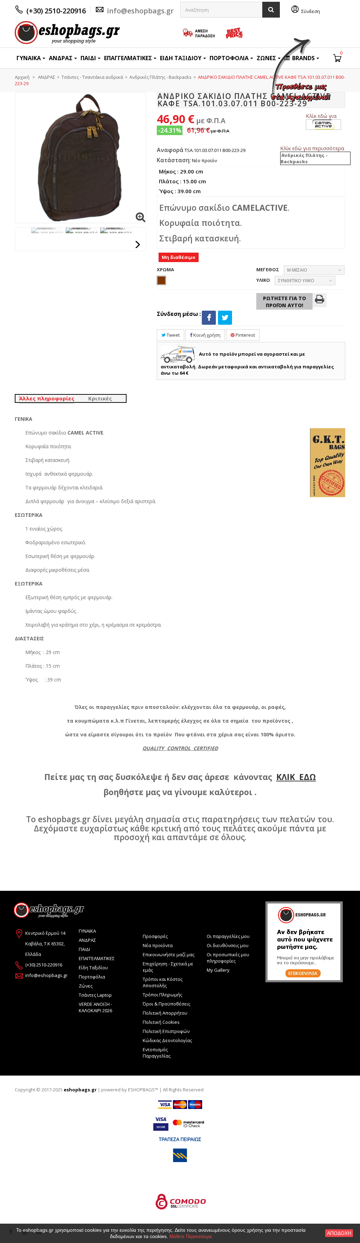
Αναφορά (170, 150)
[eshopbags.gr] (67, 32)
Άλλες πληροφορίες (46, 398)
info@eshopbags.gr (140, 10)
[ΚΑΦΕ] (161, 280)
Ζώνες (85, 986)
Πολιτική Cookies (161, 1022)
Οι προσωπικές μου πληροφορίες (228, 957)
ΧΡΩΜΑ (166, 269)
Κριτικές (100, 398)
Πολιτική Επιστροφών (166, 1031)
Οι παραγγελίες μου (228, 936)
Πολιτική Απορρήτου (165, 1013)
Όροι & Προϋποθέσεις (166, 1004)
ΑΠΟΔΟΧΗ (339, 1233)
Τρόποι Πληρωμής (162, 994)
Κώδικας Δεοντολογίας (167, 1040)
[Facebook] (209, 318)
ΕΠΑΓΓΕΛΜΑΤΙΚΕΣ (97, 958)
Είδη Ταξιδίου (93, 967)
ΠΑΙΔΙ (84, 949)
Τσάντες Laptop (95, 995)
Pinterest (244, 335)
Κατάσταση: (174, 160)
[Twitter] (225, 318)
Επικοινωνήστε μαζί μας (168, 954)
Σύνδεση (310, 11)
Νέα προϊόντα (158, 945)
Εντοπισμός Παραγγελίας (157, 1052)
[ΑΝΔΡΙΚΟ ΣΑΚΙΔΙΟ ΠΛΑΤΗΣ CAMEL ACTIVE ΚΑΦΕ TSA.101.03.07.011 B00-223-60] (47, 230)
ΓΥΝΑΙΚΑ (87, 931)
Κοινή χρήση (206, 335)
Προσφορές (155, 936)
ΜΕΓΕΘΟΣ (268, 269)
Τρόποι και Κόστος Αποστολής (162, 982)
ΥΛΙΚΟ (263, 280)
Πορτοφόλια (92, 977)
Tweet (173, 335)
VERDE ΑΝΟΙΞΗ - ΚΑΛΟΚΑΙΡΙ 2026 (95, 1007)
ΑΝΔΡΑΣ (87, 940)
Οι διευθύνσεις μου (228, 945)
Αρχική (22, 77)
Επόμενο (138, 244)
